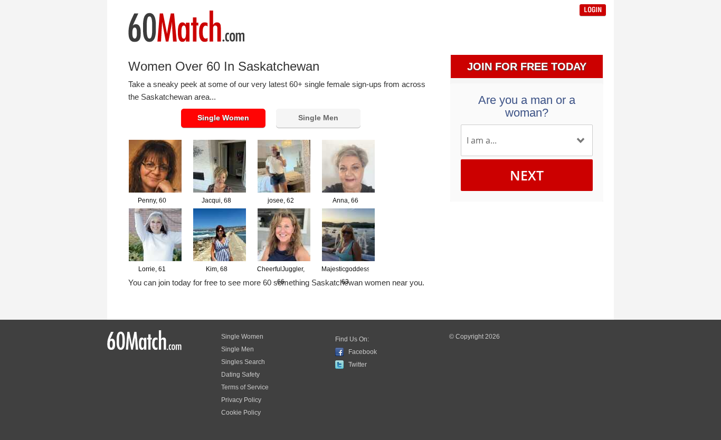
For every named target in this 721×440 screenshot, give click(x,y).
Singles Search (243, 362)
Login (593, 10)
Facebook (362, 352)
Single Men (318, 117)
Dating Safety (240, 374)
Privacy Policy (241, 400)
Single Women (223, 117)
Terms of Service (245, 387)
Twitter (357, 364)
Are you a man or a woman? (526, 106)
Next (527, 175)
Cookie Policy (241, 412)
